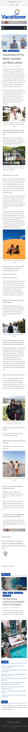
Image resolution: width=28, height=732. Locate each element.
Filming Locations (18, 592)
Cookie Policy (18, 722)
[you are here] (14, 621)
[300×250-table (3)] (14, 147)
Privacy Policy (10, 722)
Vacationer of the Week (13, 50)
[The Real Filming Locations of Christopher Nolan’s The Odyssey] (14, 583)
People (4, 50)
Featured (11, 592)
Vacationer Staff (16, 66)
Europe (5, 592)
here (12, 709)
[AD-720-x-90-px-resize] (14, 22)
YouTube (5, 73)
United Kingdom (6, 595)
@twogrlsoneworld (7, 71)
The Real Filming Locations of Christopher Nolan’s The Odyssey (14, 602)
